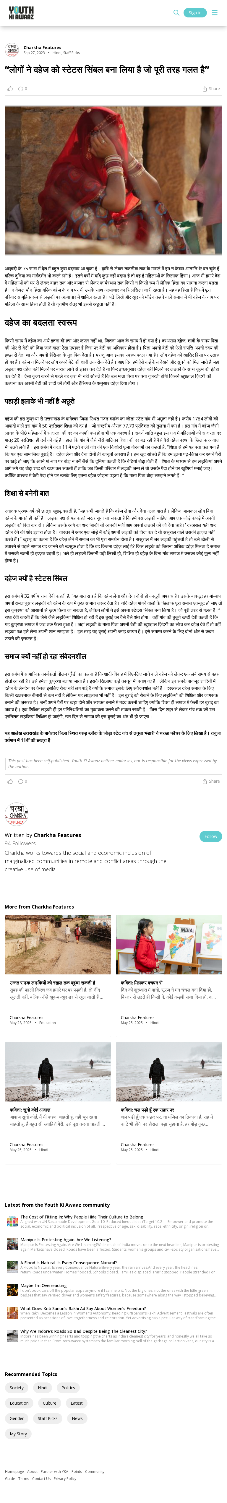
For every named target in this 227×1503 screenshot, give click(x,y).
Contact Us (41, 1478)
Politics (68, 1387)
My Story (18, 1434)
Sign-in (195, 12)
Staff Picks (48, 1418)
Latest (77, 1403)
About (32, 1471)
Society (17, 1387)
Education (19, 1403)
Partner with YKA (55, 1471)
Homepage (15, 1471)
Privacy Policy (65, 1478)
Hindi (42, 1387)
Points (77, 1471)
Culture (49, 1403)
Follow (211, 836)
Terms (24, 1478)
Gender (17, 1418)
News (77, 1418)
